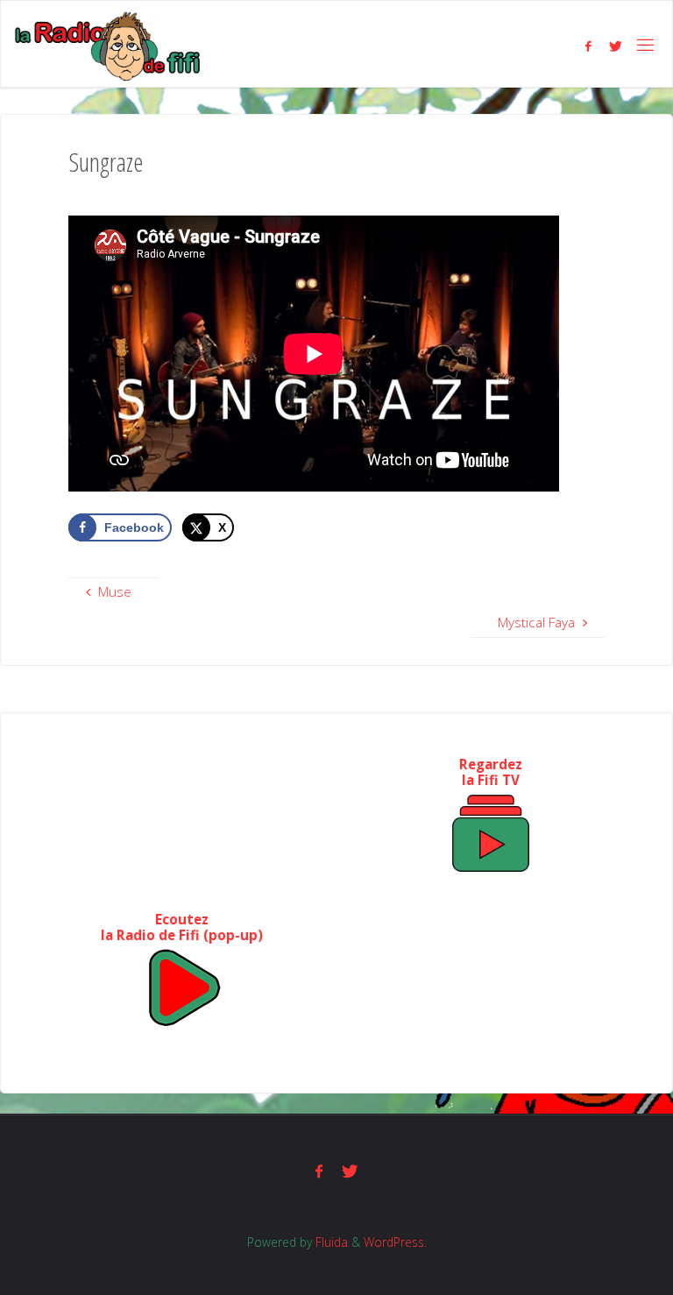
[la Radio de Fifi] (108, 44)
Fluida (330, 1242)
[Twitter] (616, 45)
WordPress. (395, 1242)
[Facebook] (587, 45)
